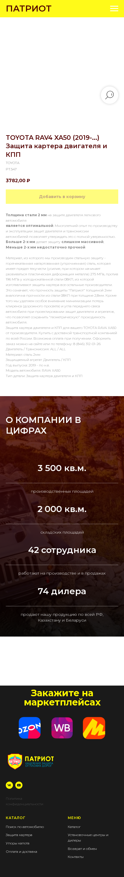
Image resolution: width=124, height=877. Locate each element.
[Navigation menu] (114, 9)
